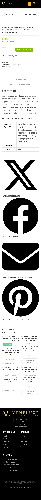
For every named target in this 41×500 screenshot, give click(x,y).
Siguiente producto (30, 14)
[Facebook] (22, 494)
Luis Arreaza (27, 487)
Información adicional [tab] (20, 84)
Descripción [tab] (20, 79)
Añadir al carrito (24, 49)
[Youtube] (23, 494)
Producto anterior (11, 14)
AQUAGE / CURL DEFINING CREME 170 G (11, 380)
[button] (29, 4)
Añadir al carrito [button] (10, 363)
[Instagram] (18, 494)
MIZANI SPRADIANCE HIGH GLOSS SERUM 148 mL (10, 351)
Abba (8, 66)
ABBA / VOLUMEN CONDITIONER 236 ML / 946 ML (30, 348)
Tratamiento (18, 64)
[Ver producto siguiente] (37, 14)
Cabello (12, 64)
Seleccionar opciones (30, 361)
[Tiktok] (20, 494)
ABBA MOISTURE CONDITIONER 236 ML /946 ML (30, 380)
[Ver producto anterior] (3, 14)
